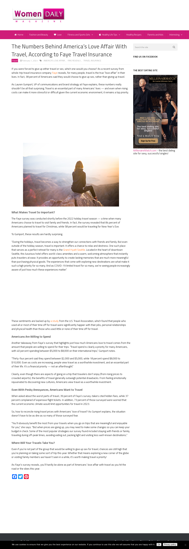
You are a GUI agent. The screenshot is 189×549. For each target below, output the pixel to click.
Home (20, 34)
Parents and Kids (155, 34)
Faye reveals (74, 60)
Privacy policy (170, 544)
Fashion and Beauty (38, 34)
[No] (185, 544)
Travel (14, 60)
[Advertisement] (71, 118)
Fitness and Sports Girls (79, 34)
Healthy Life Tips (109, 34)
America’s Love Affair (54, 60)
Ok (159, 544)
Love (59, 34)
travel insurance (92, 60)
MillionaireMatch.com (144, 150)
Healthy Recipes (133, 34)
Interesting (174, 34)
